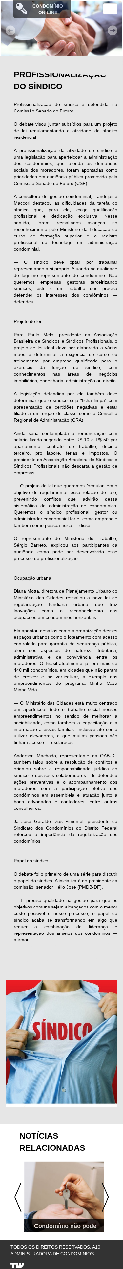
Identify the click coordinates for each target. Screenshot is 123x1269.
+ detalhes (62, 1219)
